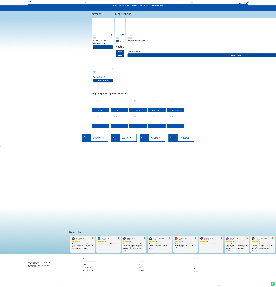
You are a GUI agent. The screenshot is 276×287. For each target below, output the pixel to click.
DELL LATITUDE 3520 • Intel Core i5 (120, 42)
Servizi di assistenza (88, 270)
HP (94, 37)
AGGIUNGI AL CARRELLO (103, 47)
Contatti (85, 275)
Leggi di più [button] (126, 250)
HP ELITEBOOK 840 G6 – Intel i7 (100, 74)
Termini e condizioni (54, 285)
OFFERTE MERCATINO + (157, 6)
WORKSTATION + (144, 6)
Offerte (85, 264)
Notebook (141, 261)
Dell (118, 37)
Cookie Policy (71, 285)
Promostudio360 (222, 285)
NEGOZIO (114, 6)
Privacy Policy (63, 285)
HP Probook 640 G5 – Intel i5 (99, 40)
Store (140, 259)
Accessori (141, 270)
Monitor (141, 267)
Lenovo (129, 37)
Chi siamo (85, 259)
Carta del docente (87, 267)
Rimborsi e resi (87, 273)
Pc (139, 264)
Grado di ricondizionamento (90, 261)
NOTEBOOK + (134, 6)
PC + (128, 6)
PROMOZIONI (122, 6)
